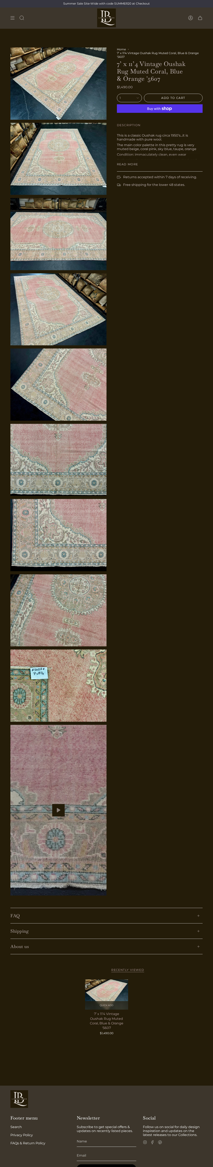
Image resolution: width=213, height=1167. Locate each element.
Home (121, 49)
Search (16, 1127)
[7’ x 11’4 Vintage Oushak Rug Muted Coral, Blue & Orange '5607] (106, 994)
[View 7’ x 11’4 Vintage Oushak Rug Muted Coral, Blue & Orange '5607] (58, 810)
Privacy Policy (21, 1135)
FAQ (15, 915)
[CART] (200, 18)
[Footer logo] (19, 1099)
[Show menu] (12, 18)
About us (19, 946)
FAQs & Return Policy (27, 1143)
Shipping (19, 931)
